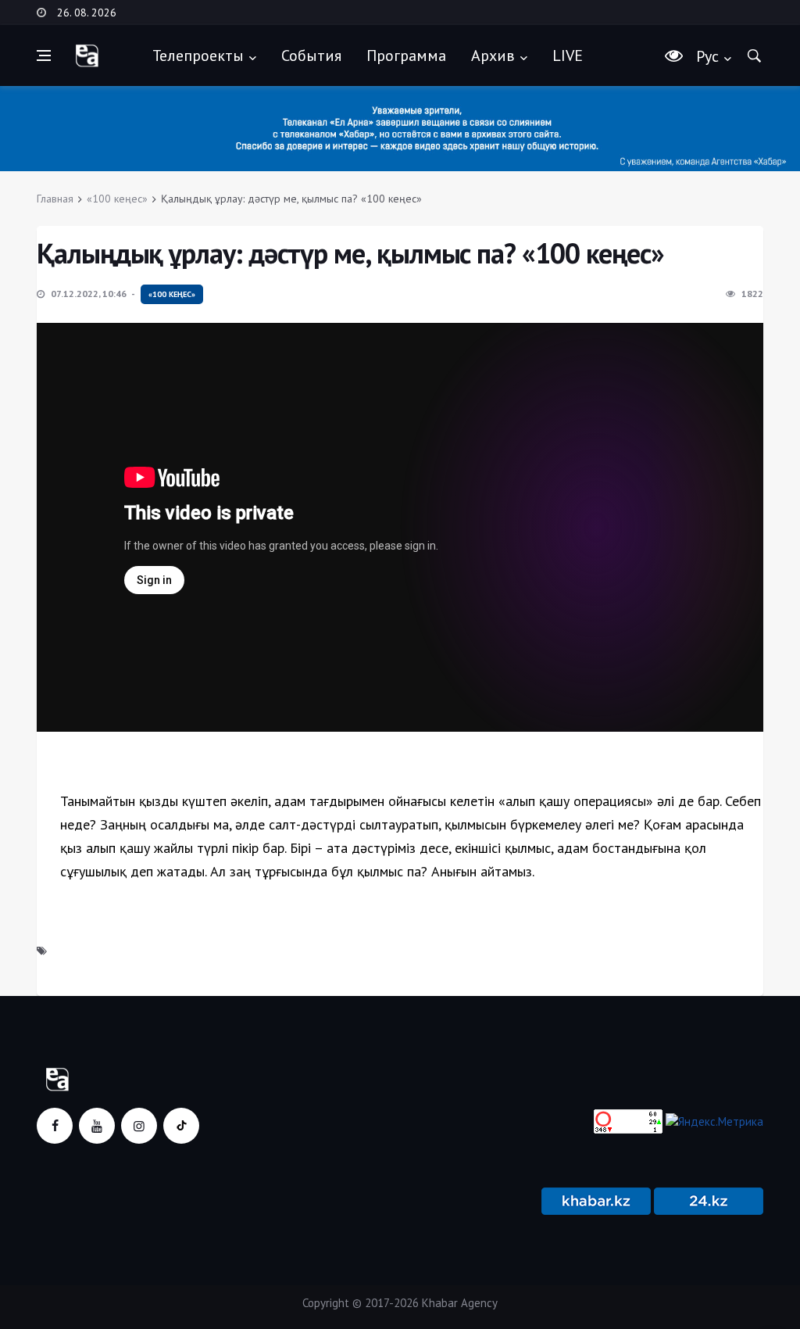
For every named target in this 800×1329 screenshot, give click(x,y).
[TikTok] (181, 1126)
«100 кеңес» (117, 199)
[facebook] (55, 1126)
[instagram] (139, 1126)
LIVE (567, 55)
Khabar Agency (460, 1302)
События (311, 55)
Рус (707, 56)
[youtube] (97, 1126)
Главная (55, 199)
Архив (493, 55)
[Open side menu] (44, 55)
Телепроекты (198, 55)
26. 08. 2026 (86, 12)
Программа (406, 55)
